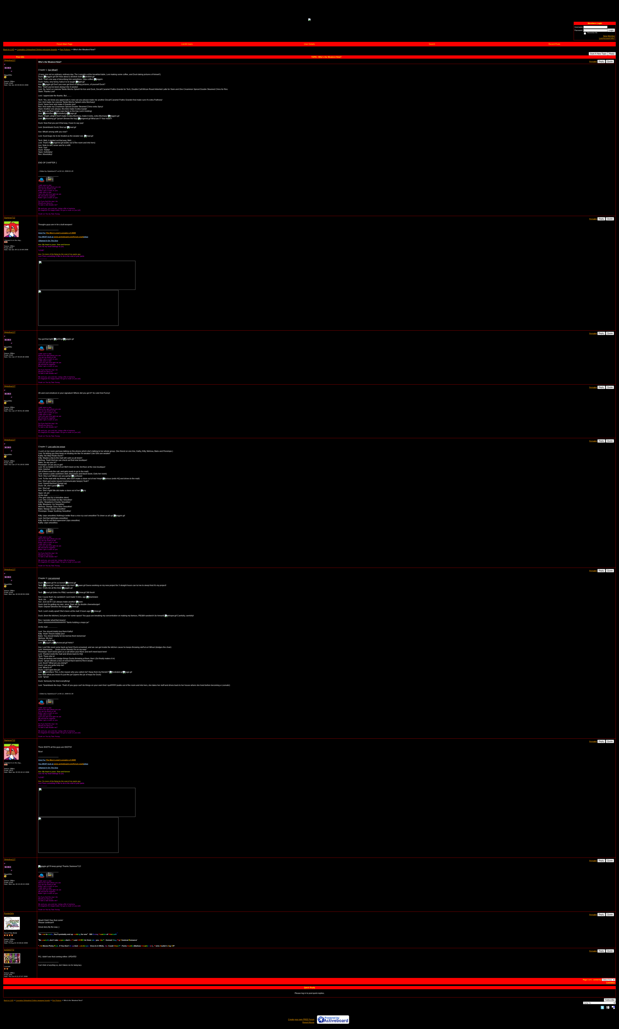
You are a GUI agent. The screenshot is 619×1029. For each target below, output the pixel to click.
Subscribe (609, 1000)
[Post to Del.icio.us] (613, 1007)
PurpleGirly (9, 913)
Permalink (593, 62)
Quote (610, 61)
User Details (309, 44)
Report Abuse (308, 1022)
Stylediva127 (9, 60)
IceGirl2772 (9, 950)
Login (611, 30)
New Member (609, 36)
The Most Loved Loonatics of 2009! (61, 233)
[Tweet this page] (602, 1007)
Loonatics (610, 982)
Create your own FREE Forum (301, 1019)
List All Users (187, 44)
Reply (611, 54)
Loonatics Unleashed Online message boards (37, 49)
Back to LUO (8, 49)
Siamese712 (9, 218)
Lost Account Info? (607, 38)
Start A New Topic (598, 54)
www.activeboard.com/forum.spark (69, 237)
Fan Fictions (65, 49)
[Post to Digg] (607, 1007)
